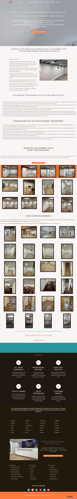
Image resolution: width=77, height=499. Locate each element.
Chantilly (24, 221)
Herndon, (66, 219)
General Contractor (16, 219)
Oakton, (5, 221)
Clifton (53, 219)
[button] (26, 2)
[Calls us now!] (74, 496)
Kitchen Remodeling (15, 223)
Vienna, (9, 221)
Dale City (57, 219)
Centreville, (50, 219)
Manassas (13, 221)
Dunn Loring (62, 219)
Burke (46, 219)
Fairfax (70, 219)
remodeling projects (43, 223)
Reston (20, 221)
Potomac (17, 221)
